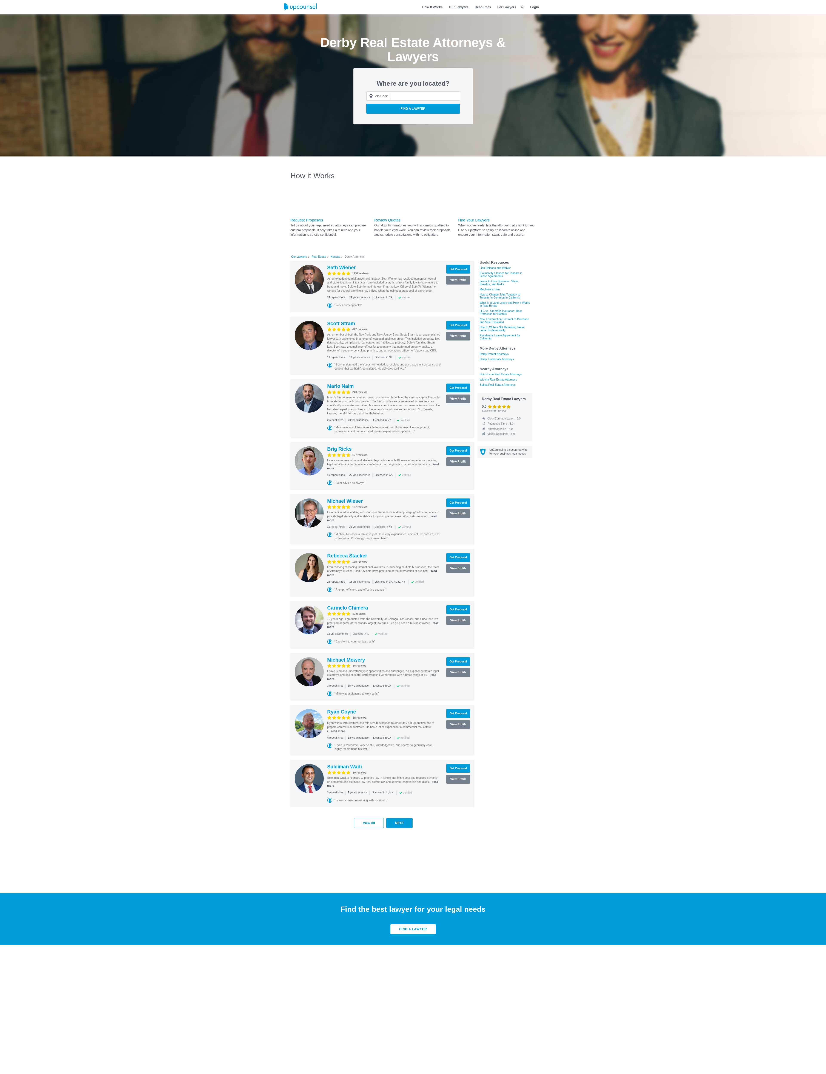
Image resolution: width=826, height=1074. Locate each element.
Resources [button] (483, 7)
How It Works (432, 7)
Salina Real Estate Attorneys (498, 384)
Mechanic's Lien (490, 289)
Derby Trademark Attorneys (497, 359)
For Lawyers (506, 7)
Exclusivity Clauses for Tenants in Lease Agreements (501, 274)
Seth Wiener (341, 267)
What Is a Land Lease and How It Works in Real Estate (505, 304)
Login (534, 7)
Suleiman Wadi (344, 766)
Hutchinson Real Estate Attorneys (501, 374)
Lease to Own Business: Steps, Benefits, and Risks (499, 283)
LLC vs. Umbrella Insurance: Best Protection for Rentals (501, 312)
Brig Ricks (339, 449)
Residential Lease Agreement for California (500, 337)
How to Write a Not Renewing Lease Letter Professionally (502, 329)
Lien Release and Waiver (495, 267)
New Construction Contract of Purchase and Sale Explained (504, 320)
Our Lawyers (458, 7)
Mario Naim (340, 386)
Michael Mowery (346, 660)
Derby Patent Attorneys (494, 354)
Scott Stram (341, 323)
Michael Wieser (345, 501)
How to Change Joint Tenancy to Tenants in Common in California (500, 296)
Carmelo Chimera (347, 608)
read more (338, 731)
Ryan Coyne (341, 712)
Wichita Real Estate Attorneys (498, 379)
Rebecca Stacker (347, 556)
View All (369, 823)
